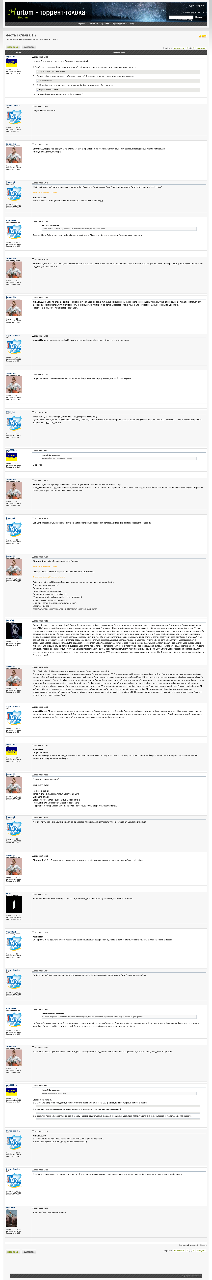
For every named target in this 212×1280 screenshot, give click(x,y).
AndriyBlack (11, 220)
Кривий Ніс (11, 144)
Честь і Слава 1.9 (21, 35)
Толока (9, 39)
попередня (179, 48)
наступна (201, 48)
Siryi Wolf (10, 620)
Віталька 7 (10, 182)
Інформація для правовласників (191, 1276)
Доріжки (81, 24)
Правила (105, 24)
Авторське (93, 24)
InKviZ (8, 894)
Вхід (132, 24)
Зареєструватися (119, 24)
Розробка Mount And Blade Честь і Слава (38, 39)
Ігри (16, 39)
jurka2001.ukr (11, 56)
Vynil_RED (10, 1207)
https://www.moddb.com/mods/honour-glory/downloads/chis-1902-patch (65, 609)
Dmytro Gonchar (13, 106)
